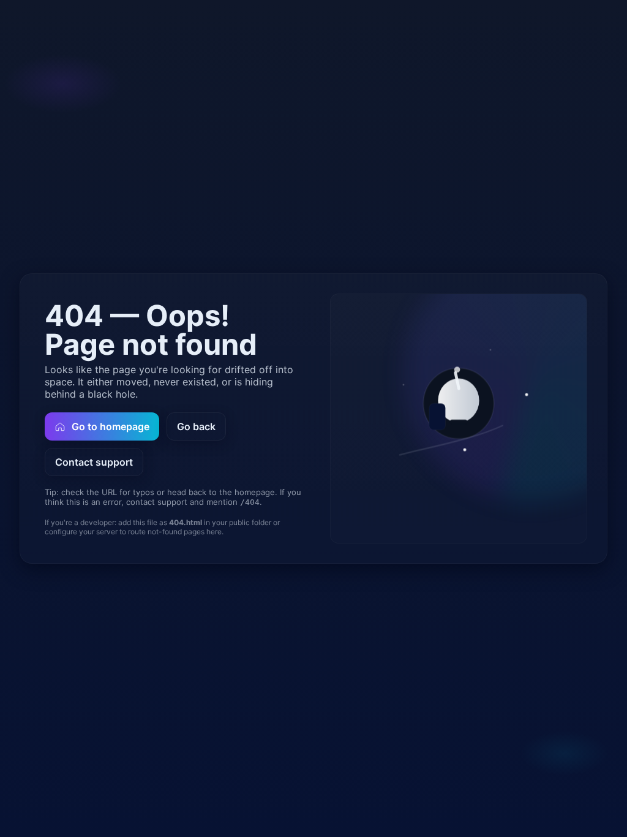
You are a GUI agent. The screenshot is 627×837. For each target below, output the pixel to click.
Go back (196, 426)
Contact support (94, 462)
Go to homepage (110, 426)
